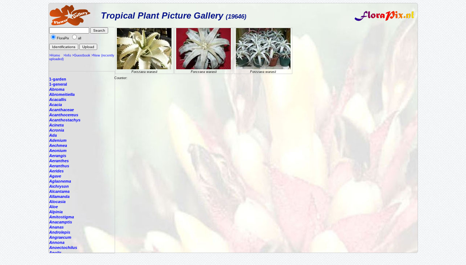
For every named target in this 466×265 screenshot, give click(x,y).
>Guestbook (81, 55)
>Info (67, 55)
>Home (54, 55)
